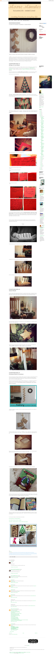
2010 (40, 168)
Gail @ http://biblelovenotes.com (15, 575)
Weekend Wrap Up (22, 554)
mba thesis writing (13, 581)
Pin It (11, 551)
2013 (40, 114)
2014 (40, 113)
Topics (21, 20)
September (42, 158)
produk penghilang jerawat (32, 605)
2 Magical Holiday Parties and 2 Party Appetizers (42, 133)
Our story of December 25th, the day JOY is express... (42, 118)
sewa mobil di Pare (13, 612)
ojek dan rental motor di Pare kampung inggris (16, 613)
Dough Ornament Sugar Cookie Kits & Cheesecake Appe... (42, 144)
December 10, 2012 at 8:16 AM (14, 577)
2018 (40, 110)
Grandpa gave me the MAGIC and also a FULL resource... (42, 127)
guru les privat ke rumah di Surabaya (15, 611)
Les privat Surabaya (13, 616)
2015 (40, 112)
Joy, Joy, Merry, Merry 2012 (42, 121)
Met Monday (29, 552)
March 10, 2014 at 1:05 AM (14, 597)
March (41, 164)
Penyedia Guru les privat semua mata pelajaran (16, 620)
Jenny (11, 561)
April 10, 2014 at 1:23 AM (14, 602)
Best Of (18, 20)
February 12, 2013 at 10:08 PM (14, 582)
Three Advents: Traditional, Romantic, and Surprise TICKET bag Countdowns (18, 521)
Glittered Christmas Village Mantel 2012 (42, 154)
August (41, 159)
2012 (40, 115)
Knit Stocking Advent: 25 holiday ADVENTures (14, 518)
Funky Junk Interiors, (19, 554)
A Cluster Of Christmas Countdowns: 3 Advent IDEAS (42, 151)
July (41, 160)
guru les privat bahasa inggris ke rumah (15, 615)
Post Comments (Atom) (14, 634)
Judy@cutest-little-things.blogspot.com (15, 569)
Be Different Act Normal (15, 554)
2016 (40, 111)
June (41, 161)
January (42, 166)
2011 (40, 167)
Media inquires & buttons (26, 20)
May (41, 162)
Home (9, 20)
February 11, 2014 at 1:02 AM (14, 592)
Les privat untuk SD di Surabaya (14, 617)
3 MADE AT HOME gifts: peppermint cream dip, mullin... (42, 137)
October (42, 157)
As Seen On (15, 20)
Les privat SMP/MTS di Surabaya (14, 618)
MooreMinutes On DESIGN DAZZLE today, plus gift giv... (42, 147)
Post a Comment (12, 631)
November (42, 156)
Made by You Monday (25, 552)
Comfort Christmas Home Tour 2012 (42, 140)
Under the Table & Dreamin (15, 552)
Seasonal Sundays (21, 552)
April (41, 163)
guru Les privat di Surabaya (14, 610)
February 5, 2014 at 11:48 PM (14, 587)
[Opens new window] (23, 52)
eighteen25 (11, 554)
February (42, 165)
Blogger (28, 645)
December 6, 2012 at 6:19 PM (14, 573)
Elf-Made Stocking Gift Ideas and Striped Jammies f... (42, 130)
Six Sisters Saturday (29, 554)
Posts (41, 30)
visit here (18, 591)
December (42, 116)
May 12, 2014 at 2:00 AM (13, 606)
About (12, 20)
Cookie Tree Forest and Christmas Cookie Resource (42, 123)
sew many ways (25, 554)
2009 (40, 169)
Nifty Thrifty (19, 552)
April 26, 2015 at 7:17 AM (14, 621)
